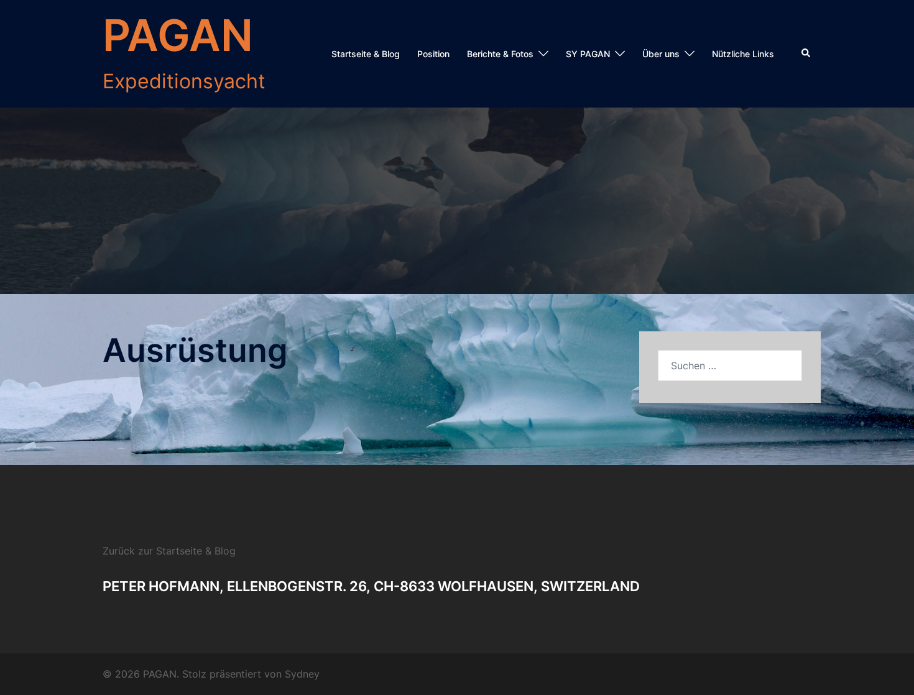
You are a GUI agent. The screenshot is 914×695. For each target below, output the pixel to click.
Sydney (302, 674)
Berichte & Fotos (500, 53)
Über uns (661, 53)
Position (433, 53)
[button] (806, 53)
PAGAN (178, 35)
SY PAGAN (588, 53)
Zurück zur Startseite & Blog (169, 551)
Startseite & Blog (365, 53)
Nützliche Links (743, 53)
